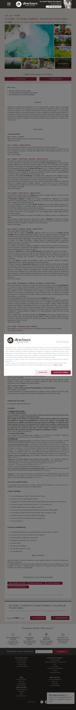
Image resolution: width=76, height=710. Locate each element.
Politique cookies (58, 365)
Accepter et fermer (61, 372)
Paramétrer (43, 372)
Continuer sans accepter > (62, 341)
